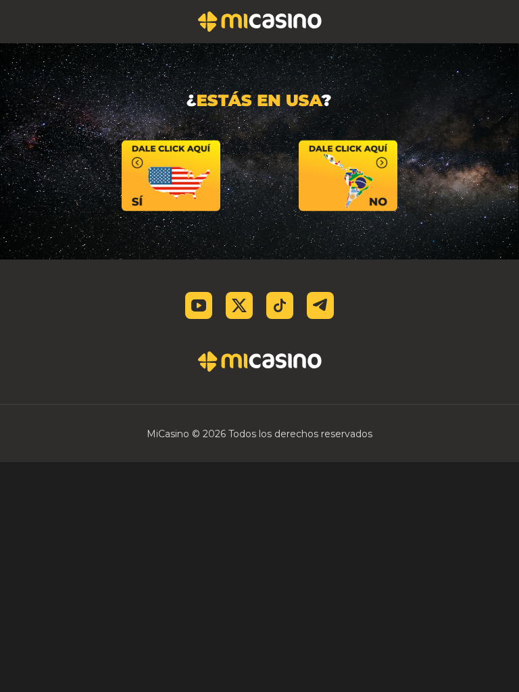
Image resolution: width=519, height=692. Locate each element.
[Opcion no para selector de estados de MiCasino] (348, 175)
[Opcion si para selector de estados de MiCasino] (171, 175)
